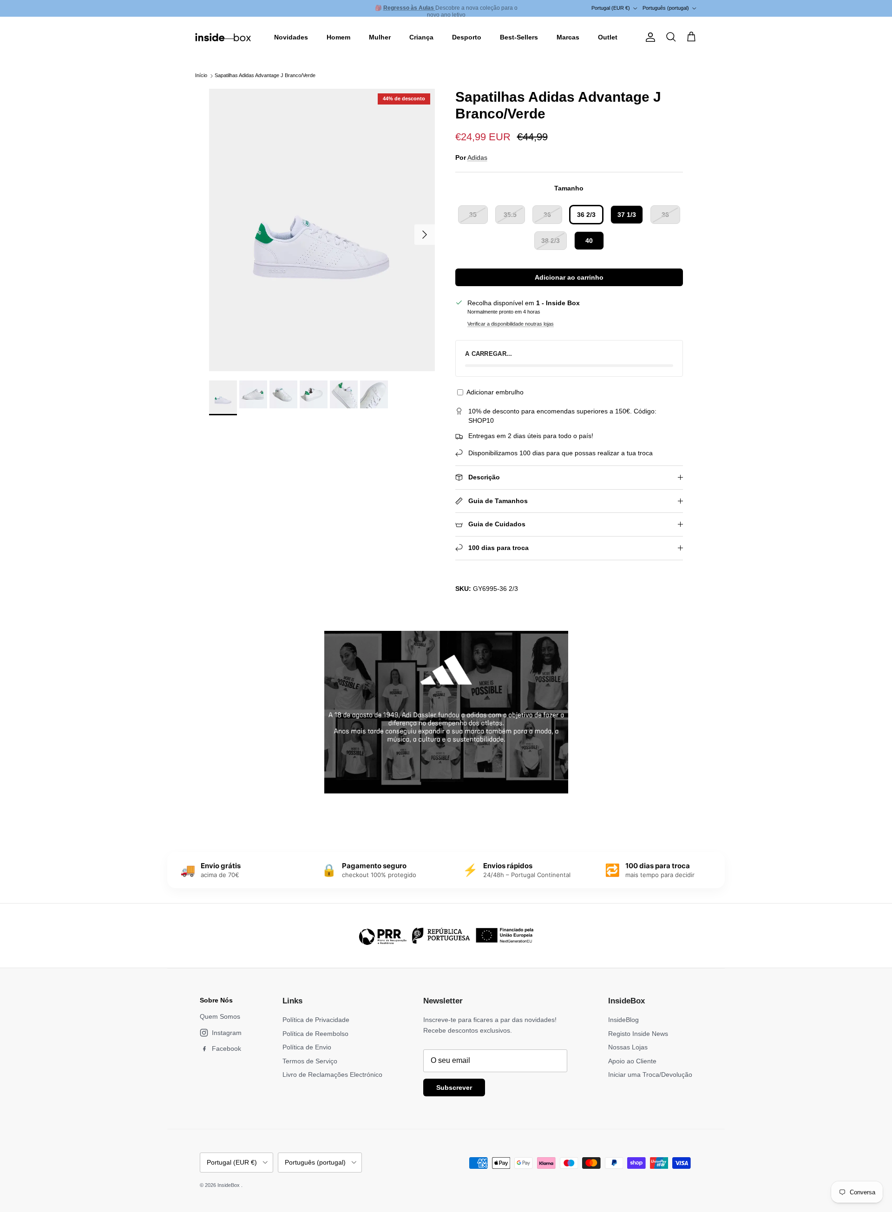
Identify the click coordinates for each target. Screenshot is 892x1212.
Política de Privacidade (315, 1019)
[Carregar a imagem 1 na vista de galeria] (322, 230)
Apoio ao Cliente (632, 1061)
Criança (421, 37)
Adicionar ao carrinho (569, 277)
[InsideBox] (223, 37)
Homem (338, 37)
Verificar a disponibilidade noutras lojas (510, 324)
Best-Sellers (519, 37)
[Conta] (648, 37)
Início (201, 76)
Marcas (568, 37)
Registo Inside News (638, 1033)
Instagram (227, 1032)
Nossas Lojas (628, 1047)
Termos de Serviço (309, 1061)
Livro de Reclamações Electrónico (332, 1074)
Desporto (466, 37)
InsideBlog (623, 1019)
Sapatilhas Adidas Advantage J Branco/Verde (265, 76)
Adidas (477, 157)
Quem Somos (220, 1016)
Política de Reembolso (315, 1033)
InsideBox (229, 1185)
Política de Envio (306, 1047)
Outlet (607, 37)
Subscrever (454, 1087)
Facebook (226, 1048)
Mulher (380, 37)
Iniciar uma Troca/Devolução (650, 1074)
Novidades (291, 37)
